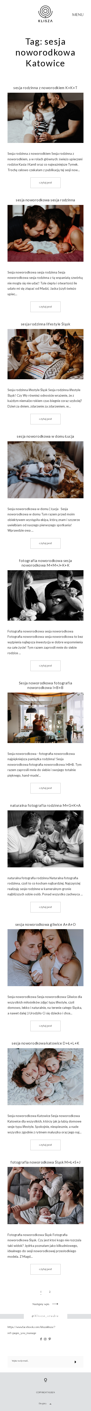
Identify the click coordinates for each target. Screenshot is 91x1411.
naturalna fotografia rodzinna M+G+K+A (45, 805)
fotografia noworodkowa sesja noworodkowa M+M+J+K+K (45, 563)
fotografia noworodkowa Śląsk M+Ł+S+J (45, 1162)
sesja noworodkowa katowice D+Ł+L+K (45, 1043)
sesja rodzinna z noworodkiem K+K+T (45, 87)
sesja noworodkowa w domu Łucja (45, 436)
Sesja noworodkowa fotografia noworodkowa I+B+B (45, 685)
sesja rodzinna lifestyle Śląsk (45, 324)
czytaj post (45, 182)
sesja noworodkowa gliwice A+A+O (45, 924)
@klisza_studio (45, 1316)
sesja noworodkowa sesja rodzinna (45, 200)
